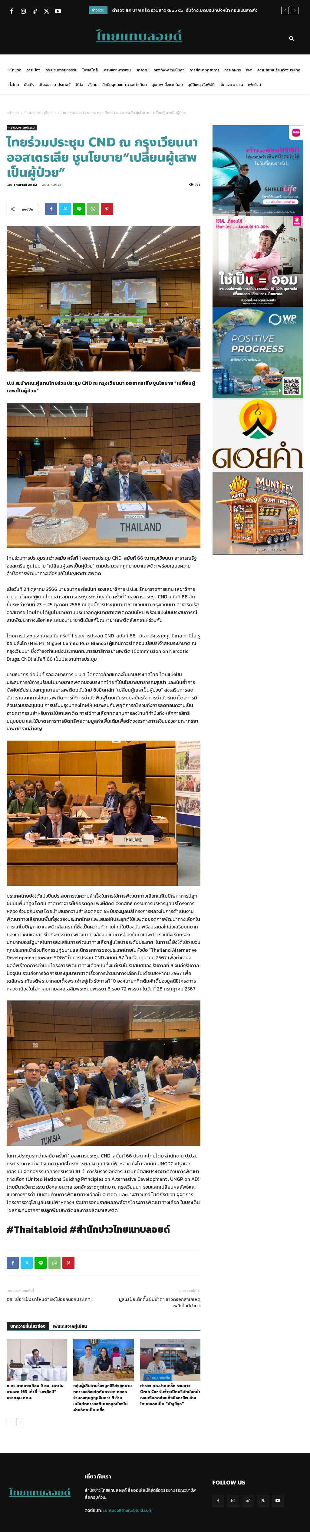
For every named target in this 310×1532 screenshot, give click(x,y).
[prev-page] (10, 1422)
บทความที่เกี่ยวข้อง (27, 1326)
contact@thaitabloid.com (127, 1510)
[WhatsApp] (93, 209)
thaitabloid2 (25, 184)
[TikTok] (35, 12)
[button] (292, 39)
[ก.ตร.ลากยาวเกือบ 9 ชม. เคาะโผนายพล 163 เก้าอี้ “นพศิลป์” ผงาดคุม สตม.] (37, 1359)
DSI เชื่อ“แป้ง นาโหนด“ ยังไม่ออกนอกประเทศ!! (49, 1299)
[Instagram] (23, 12)
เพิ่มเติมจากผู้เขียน (70, 1326)
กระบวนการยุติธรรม (40, 113)
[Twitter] (46, 12)
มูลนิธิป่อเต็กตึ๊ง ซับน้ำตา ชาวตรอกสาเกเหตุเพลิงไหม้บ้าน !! (159, 1302)
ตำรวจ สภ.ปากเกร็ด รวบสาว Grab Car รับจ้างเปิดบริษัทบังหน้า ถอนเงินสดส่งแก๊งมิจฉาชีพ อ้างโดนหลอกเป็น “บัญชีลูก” (170, 1395)
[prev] (285, 10)
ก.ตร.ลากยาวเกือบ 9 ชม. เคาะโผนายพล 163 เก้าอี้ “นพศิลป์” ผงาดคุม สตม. (35, 1392)
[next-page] (20, 1422)
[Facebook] (12, 12)
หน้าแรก (13, 113)
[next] (294, 10)
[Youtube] (58, 12)
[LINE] (79, 209)
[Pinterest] (107, 209)
